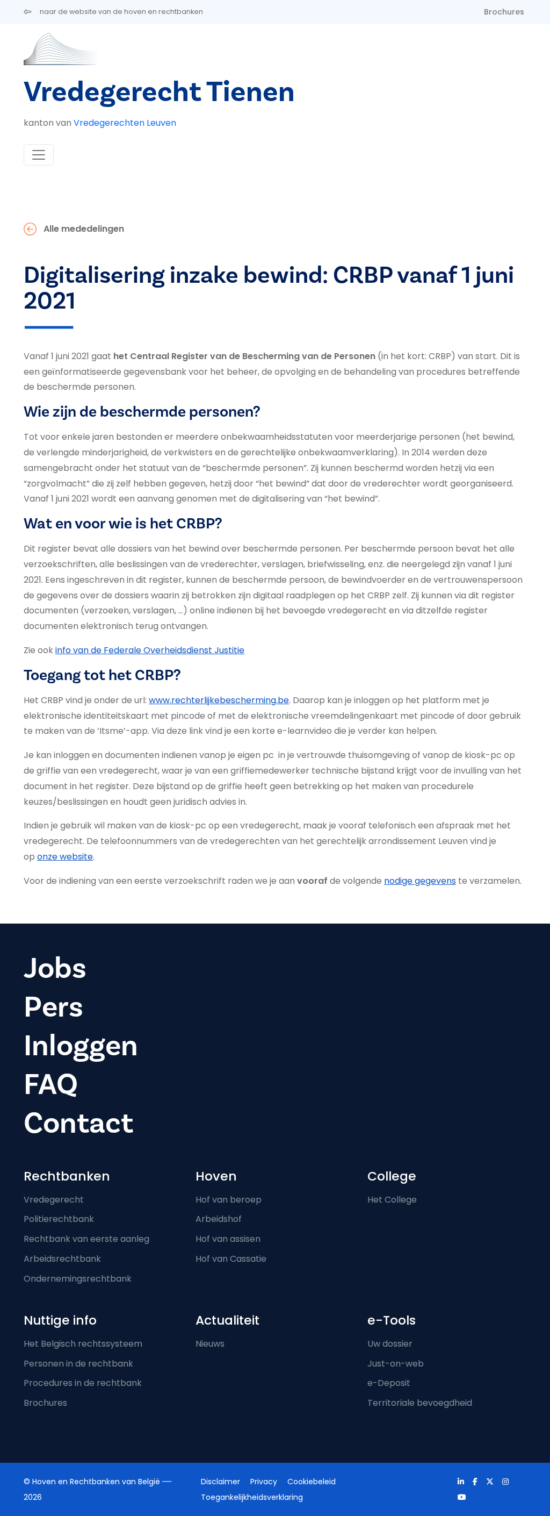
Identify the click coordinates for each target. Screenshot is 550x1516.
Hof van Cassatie (231, 1259)
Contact (78, 1123)
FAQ (51, 1085)
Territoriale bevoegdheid (419, 1403)
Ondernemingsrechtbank (78, 1278)
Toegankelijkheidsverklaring (252, 1497)
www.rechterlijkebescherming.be (219, 700)
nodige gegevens (420, 881)
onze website (65, 856)
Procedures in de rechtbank (83, 1383)
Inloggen (81, 1046)
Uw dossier (389, 1344)
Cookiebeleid (311, 1481)
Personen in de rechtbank (78, 1363)
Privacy (263, 1481)
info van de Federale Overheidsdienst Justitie (149, 650)
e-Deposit (388, 1383)
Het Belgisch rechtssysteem (83, 1344)
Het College (392, 1199)
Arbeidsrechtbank (62, 1259)
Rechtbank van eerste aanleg (86, 1239)
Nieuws (210, 1344)
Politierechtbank (59, 1219)
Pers (53, 1007)
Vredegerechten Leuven (125, 123)
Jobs (55, 968)
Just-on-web (395, 1363)
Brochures (504, 11)
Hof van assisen (228, 1239)
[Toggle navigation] (39, 155)
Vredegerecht (54, 1199)
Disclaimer (220, 1481)
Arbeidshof (219, 1219)
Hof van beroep (229, 1199)
